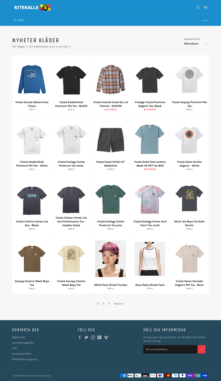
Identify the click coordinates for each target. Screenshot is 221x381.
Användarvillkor (22, 353)
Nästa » (119, 303)
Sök (14, 348)
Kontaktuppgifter (23, 342)
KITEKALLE (25, 375)
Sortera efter (192, 39)
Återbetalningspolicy (25, 359)
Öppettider (18, 337)
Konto (206, 20)
